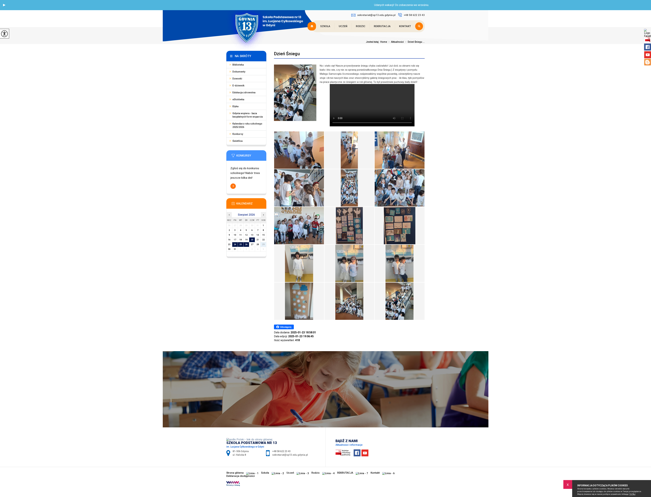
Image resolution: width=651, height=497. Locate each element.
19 (246, 240)
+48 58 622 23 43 (414, 15)
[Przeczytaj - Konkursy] (251, 156)
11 (240, 235)
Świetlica (237, 141)
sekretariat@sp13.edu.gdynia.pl (376, 15)
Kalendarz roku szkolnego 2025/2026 (247, 125)
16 (229, 240)
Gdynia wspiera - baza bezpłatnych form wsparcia (247, 115)
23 (229, 244)
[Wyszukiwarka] (420, 26)
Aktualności (396, 42)
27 (252, 244)
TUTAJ (632, 494)
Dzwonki (237, 78)
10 (235, 235)
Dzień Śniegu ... (415, 42)
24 (235, 244)
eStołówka (238, 99)
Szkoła (325, 26)
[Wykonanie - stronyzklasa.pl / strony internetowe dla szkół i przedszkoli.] (233, 484)
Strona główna (312, 26)
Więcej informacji (233, 186)
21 (258, 240)
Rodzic (360, 26)
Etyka (235, 106)
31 (235, 249)
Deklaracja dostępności (240, 476)
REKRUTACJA (382, 26)
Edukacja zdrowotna (243, 92)
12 (246, 235)
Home (383, 42)
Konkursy (237, 134)
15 (263, 235)
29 (263, 244)
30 (229, 249)
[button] (4, 5)
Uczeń (343, 26)
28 (258, 244)
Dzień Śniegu (287, 53)
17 (235, 240)
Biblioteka (238, 64)
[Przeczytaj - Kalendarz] (251, 204)
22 (263, 240)
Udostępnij (285, 327)
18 (240, 240)
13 (252, 235)
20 (252, 240)
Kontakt (405, 26)
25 (240, 244)
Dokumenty (238, 71)
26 (246, 244)
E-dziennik (238, 85)
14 (258, 235)
